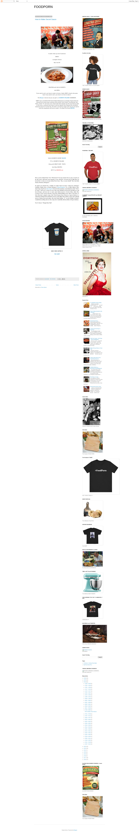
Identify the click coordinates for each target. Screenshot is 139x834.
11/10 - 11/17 (88, 691)
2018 (85, 755)
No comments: (53, 278)
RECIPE (64, 158)
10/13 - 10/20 (88, 694)
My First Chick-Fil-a (88, 664)
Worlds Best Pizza (94, 321)
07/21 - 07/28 (88, 714)
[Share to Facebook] (63, 279)
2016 (85, 759)
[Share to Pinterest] (64, 279)
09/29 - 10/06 (88, 698)
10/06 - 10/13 (88, 696)
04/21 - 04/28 (88, 729)
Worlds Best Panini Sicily (95, 386)
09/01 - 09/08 (88, 702)
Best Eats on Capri (94, 377)
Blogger (75, 830)
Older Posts (76, 285)
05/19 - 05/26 (88, 725)
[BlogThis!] (60, 279)
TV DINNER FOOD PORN (95, 302)
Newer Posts (38, 285)
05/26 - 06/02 (88, 723)
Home (57, 285)
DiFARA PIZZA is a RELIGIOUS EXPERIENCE (96, 368)
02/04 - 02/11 (88, 738)
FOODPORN (43, 7)
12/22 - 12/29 (88, 685)
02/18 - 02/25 (88, 736)
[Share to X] (61, 279)
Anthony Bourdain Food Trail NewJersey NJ (95, 358)
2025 (85, 680)
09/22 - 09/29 (88, 700)
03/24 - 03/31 (88, 732)
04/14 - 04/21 (88, 731)
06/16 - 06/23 (88, 721)
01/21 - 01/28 (88, 742)
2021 (85, 750)
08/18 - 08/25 (88, 706)
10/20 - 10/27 (88, 693)
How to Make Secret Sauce (45, 19)
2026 (85, 678)
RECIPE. (73, 108)
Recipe (41, 97)
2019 (85, 754)
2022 (85, 748)
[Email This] (58, 279)
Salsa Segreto (49, 189)
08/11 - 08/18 (88, 708)
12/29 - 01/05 (88, 683)
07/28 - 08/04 (88, 709)
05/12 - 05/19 (88, 727)
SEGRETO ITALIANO (64, 97)
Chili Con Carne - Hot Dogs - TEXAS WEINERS (96, 339)
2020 (85, 752)
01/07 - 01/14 (88, 744)
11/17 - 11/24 (88, 689)
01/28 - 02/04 (88, 740)
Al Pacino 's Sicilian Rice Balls (90, 663)
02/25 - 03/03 (88, 734)
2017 (85, 757)
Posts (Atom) (44, 287)
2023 (85, 746)
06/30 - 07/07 (88, 717)
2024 (85, 681)
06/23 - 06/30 (88, 719)
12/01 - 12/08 (88, 687)
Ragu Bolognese (61, 187)
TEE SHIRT (57, 254)
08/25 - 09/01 (88, 704)
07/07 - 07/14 (88, 715)
